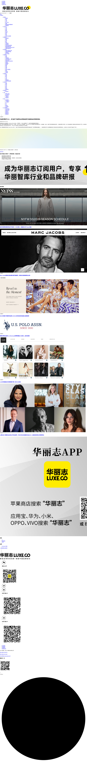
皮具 (6, 66)
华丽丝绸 (7, 25)
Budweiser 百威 (4, 546)
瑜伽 (6, 29)
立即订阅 (1, 151)
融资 (6, 39)
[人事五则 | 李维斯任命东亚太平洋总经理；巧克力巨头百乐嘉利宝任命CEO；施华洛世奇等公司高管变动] (43, 431)
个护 (6, 77)
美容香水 (5, 73)
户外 (6, 28)
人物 (4, 92)
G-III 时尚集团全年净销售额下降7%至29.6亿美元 (10, 381)
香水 (6, 76)
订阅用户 (1, 15)
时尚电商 (7, 99)
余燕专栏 (7, 97)
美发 (6, 78)
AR (5, 103)
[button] (4, 591)
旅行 (6, 87)
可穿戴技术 (7, 100)
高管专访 (7, 95)
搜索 (10, 13)
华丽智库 (3, 3)
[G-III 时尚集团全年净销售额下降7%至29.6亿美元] (32, 378)
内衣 (6, 68)
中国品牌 (7, 57)
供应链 (6, 71)
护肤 (6, 74)
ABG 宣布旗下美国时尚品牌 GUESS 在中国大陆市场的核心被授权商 (14, 315)
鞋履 (6, 67)
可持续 (6, 72)
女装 (6, 55)
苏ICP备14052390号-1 (4, 652)
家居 (6, 84)
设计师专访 (7, 94)
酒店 (6, 88)
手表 (6, 20)
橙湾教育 (3, 2)
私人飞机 (7, 22)
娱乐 (6, 86)
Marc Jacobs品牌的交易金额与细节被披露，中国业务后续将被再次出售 (15, 275)
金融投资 (5, 37)
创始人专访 (7, 93)
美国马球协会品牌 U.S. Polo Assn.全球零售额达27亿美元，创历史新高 (15, 335)
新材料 (6, 105)
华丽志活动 (7, 109)
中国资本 (7, 43)
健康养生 (7, 89)
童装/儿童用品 (7, 69)
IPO (6, 41)
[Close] (2, 568)
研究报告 (5, 49)
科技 (4, 98)
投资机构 (7, 44)
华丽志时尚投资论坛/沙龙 (9, 47)
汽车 (6, 21)
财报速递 (7, 38)
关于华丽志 (5, 107)
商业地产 (5, 90)
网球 (6, 30)
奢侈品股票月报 (8, 46)
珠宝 (6, 19)
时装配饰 (5, 54)
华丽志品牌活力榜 (8, 50)
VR (5, 104)
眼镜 (6, 65)
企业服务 (7, 106)
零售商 (6, 64)
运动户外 (5, 26)
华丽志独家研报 (8, 51)
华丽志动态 (4, 4)
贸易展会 (7, 63)
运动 (6, 27)
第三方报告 (7, 53)
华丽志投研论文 (8, 48)
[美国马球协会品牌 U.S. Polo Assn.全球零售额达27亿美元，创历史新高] (22, 332)
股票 (6, 42)
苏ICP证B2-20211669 (3, 654)
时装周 (6, 62)
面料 (6, 70)
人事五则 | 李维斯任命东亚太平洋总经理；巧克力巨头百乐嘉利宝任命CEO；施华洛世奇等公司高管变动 (22, 435)
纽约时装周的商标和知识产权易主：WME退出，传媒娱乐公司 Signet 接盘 (15, 227)
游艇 (6, 23)
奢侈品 (4, 17)
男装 (6, 56)
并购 (6, 40)
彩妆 (6, 75)
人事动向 (7, 96)
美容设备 (7, 79)
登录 (1, 14)
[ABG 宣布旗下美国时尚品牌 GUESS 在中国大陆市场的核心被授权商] (39, 312)
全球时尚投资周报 (8, 45)
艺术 (6, 85)
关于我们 (3, 1)
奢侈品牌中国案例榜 (9, 24)
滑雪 (6, 32)
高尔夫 (6, 31)
